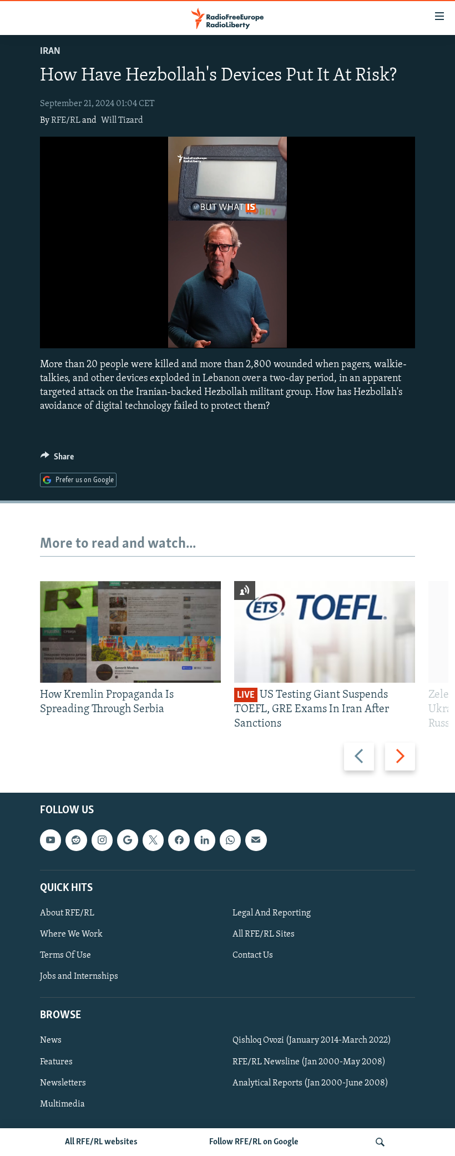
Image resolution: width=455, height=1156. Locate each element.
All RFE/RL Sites (263, 934)
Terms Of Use (65, 955)
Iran (50, 52)
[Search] (380, 1142)
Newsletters (63, 1082)
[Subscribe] (255, 839)
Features (56, 1061)
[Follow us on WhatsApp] (230, 839)
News (51, 1040)
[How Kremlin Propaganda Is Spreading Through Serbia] (130, 632)
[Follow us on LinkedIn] (204, 839)
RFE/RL (65, 120)
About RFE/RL (67, 913)
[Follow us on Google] (127, 839)
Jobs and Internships (79, 976)
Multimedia (62, 1103)
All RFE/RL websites (101, 1142)
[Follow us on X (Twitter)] (153, 839)
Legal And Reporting (271, 913)
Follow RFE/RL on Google (254, 1142)
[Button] (57, 459)
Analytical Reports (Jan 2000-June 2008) (310, 1082)
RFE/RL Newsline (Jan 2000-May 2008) (309, 1061)
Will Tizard (122, 120)
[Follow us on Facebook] (178, 839)
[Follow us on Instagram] (102, 839)
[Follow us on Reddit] (76, 839)
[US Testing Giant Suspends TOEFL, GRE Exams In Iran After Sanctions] (324, 632)
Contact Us (252, 955)
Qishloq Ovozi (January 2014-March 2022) (311, 1040)
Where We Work (71, 934)
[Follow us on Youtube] (50, 839)
